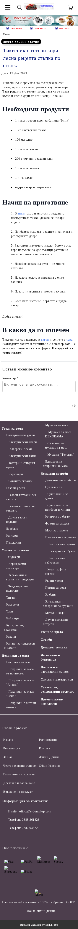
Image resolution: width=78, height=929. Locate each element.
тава (69, 339)
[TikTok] (45, 836)
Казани (11, 636)
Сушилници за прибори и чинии (57, 507)
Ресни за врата (52, 631)
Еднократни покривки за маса (55, 464)
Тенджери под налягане (17, 588)
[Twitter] (17, 836)
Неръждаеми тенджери (16, 566)
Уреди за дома (12, 428)
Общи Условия (49, 765)
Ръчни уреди (54, 580)
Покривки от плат (19, 662)
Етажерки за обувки (61, 551)
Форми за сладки (57, 523)
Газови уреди (15, 488)
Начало (6, 34)
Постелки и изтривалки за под (55, 669)
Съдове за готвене (15, 550)
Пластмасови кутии (61, 544)
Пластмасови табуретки (55, 560)
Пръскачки (13, 542)
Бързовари (15, 474)
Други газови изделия (17, 519)
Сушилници (53, 487)
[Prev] (7, 20)
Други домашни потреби (55, 622)
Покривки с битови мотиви (21, 705)
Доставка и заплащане (19, 783)
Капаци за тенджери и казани (19, 646)
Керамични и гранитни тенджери (20, 577)
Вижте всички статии (21, 42)
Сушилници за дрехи (56, 496)
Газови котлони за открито (20, 508)
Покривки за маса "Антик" (20, 682)
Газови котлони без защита (21, 497)
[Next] (71, 20)
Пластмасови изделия (60, 537)
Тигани (11, 597)
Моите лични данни (40, 911)
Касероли (12, 604)
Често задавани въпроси (20, 765)
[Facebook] (7, 836)
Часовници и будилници (50, 657)
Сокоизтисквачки (20, 481)
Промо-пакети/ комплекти (52, 701)
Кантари (12, 535)
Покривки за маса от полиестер (20, 671)
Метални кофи (55, 612)
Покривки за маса (15, 655)
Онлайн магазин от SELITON (39, 924)
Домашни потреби (54, 473)
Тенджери (13, 557)
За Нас (7, 757)
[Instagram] (26, 836)
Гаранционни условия (19, 774)
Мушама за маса (56, 425)
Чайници (12, 618)
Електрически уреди (20, 435)
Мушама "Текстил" (60, 454)
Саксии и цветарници (57, 679)
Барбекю (12, 528)
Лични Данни (49, 757)
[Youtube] (36, 836)
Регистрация (48, 739)
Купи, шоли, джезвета (14, 627)
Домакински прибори (60, 480)
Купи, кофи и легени (55, 571)
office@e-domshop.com (35, 811)
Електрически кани (22, 456)
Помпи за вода (55, 587)
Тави (9, 611)
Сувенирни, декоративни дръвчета (57, 689)
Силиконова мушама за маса (56, 445)
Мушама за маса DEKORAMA (58, 434)
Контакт (44, 748)
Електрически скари (22, 442)
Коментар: (10, 378)
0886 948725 (30, 828)
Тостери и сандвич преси (20, 465)
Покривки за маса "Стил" (20, 694)
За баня (50, 594)
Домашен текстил (54, 647)
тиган (22, 213)
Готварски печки (20, 449)
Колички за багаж (57, 516)
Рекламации (11, 748)
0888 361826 (30, 819)
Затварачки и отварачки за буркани (58, 603)
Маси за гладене (56, 530)
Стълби (46, 639)
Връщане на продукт (17, 791)
